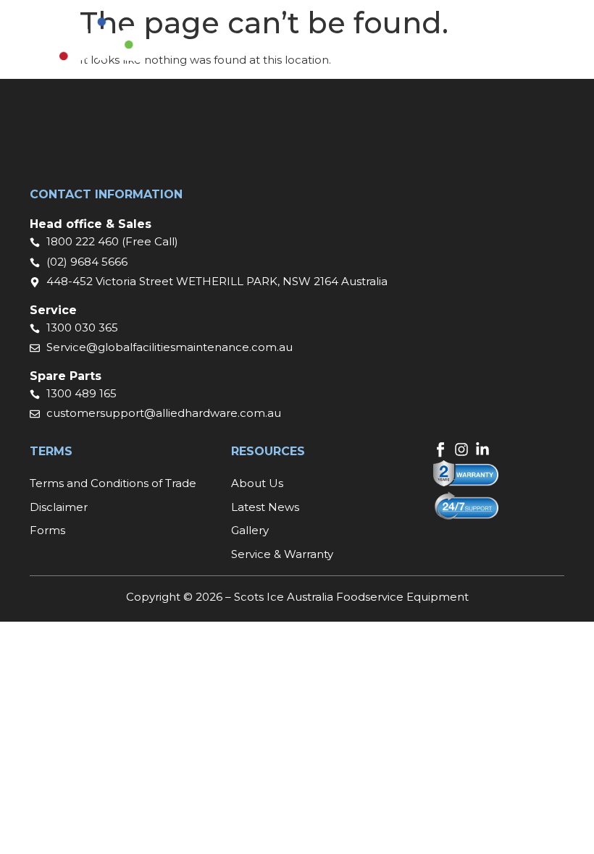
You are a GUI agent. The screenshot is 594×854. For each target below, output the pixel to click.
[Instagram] (461, 449)
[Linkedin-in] (482, 449)
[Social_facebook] (440, 449)
